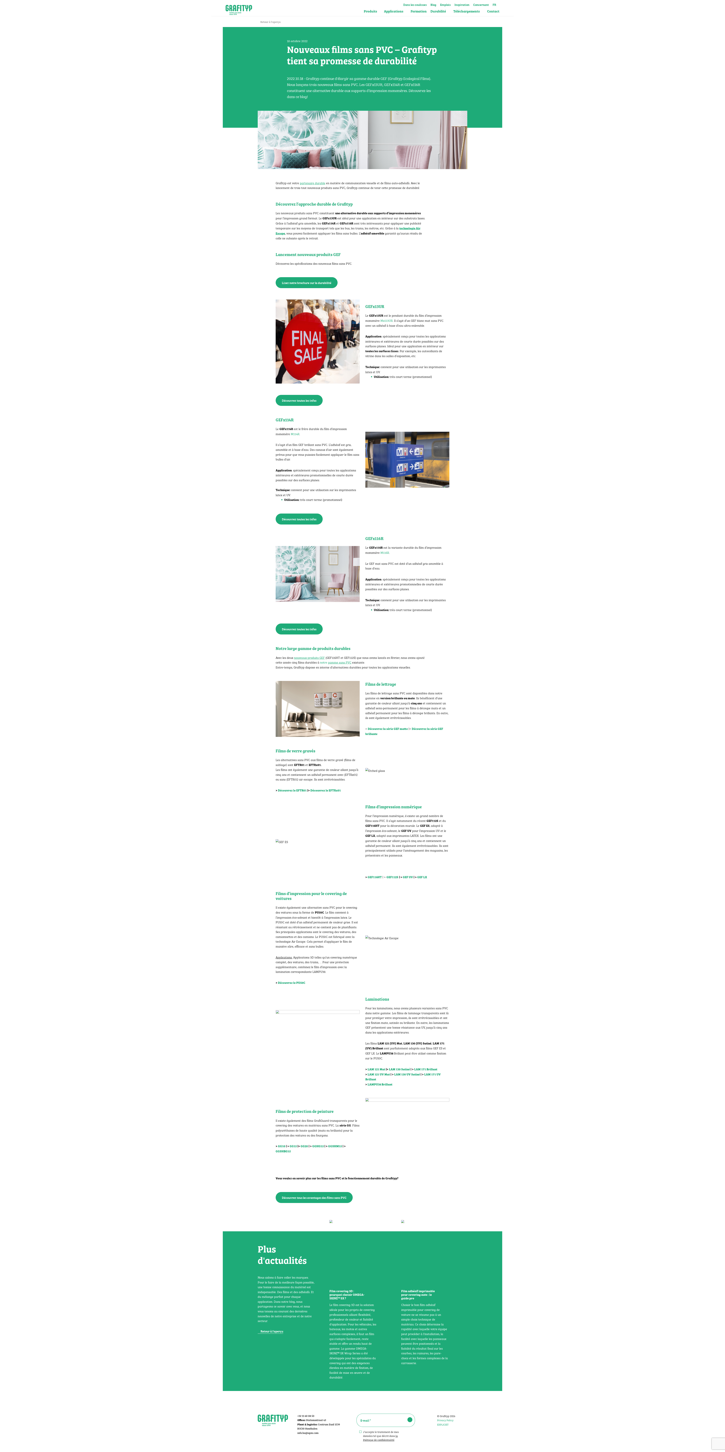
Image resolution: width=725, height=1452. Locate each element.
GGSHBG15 (283, 1151)
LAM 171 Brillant (425, 1069)
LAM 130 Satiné (399, 1069)
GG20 (304, 1146)
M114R (295, 433)
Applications (393, 11)
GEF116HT (375, 877)
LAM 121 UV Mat (379, 1074)
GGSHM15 (335, 1146)
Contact (493, 11)
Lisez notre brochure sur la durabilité (306, 282)
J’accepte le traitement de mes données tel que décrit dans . (381, 1436)
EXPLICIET (443, 1424)
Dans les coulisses (415, 4)
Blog (433, 4)
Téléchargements (466, 11)
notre (335, 662)
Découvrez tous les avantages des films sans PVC (314, 1197)
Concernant (481, 4)
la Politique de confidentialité (380, 1437)
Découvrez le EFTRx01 (325, 790)
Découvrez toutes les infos (299, 400)
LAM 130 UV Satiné (407, 1074)
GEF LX (422, 877)
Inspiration (461, 4)
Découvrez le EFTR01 (292, 790)
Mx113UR (386, 320)
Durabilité (438, 11)
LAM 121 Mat (376, 1069)
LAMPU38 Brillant (380, 1084)
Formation (419, 11)
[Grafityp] (239, 8)
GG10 (281, 1146)
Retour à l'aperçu (270, 22)
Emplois (445, 4)
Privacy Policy (445, 1420)
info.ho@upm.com (308, 1433)
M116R (384, 552)
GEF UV (408, 877)
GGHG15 (318, 1146)
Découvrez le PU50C (291, 982)
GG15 (293, 1146)
